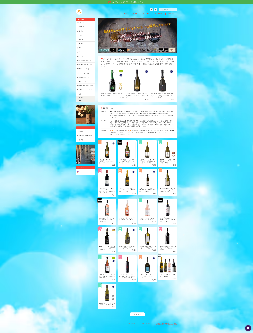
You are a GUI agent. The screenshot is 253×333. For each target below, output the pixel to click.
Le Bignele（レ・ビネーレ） (85, 89)
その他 (79, 94)
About (135, 14)
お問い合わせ (80, 139)
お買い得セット (81, 31)
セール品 (79, 35)
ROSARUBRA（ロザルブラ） (85, 85)
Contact (171, 14)
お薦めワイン (80, 26)
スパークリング (81, 39)
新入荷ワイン (80, 22)
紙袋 (80, 100)
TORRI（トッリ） (82, 81)
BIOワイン (80, 56)
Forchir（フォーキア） (84, 77)
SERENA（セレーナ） (83, 73)
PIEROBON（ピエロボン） (84, 60)
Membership (158, 14)
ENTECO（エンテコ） (83, 69)
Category (146, 14)
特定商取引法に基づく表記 (84, 135)
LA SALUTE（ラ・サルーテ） (85, 64)
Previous (101, 33)
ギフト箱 (81, 97)
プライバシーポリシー (147, 323)
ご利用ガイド (80, 131)
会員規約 (175, 323)
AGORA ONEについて (133, 323)
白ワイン (79, 47)
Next (173, 33)
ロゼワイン (80, 43)
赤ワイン (79, 52)
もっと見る (137, 314)
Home (125, 14)
